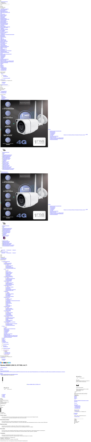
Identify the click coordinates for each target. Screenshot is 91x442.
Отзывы (3, 395)
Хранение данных (9, 308)
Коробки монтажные (3, 374)
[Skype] (8, 362)
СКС (7, 270)
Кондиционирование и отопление (11, 323)
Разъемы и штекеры (10, 374)
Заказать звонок (6, 354)
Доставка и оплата (77, 405)
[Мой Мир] (3, 362)
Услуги (5, 327)
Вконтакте (4, 82)
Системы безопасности (8, 263)
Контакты (75, 401)
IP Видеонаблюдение (9, 265)
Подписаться (76, 395)
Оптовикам (76, 404)
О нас (75, 398)
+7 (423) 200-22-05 (4, 68)
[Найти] (1, 5)
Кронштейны (16, 374)
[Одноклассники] (2, 362)
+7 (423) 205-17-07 (3, 70)
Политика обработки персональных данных (81, 400)
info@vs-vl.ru (3, 79)
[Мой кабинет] (0, 253)
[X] (4, 362)
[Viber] (6, 362)
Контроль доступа (9, 298)
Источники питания (9, 312)
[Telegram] (10, 362)
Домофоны (34, 371)
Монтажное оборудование (10, 317)
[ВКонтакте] (1, 362)
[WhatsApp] (7, 362)
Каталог (75, 396)
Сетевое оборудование (28, 371)
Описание (4, 394)
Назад (6, 262)
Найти (75, 419)
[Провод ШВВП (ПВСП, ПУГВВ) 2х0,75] (37, 384)
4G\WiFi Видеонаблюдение (10, 278)
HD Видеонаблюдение (9, 282)
